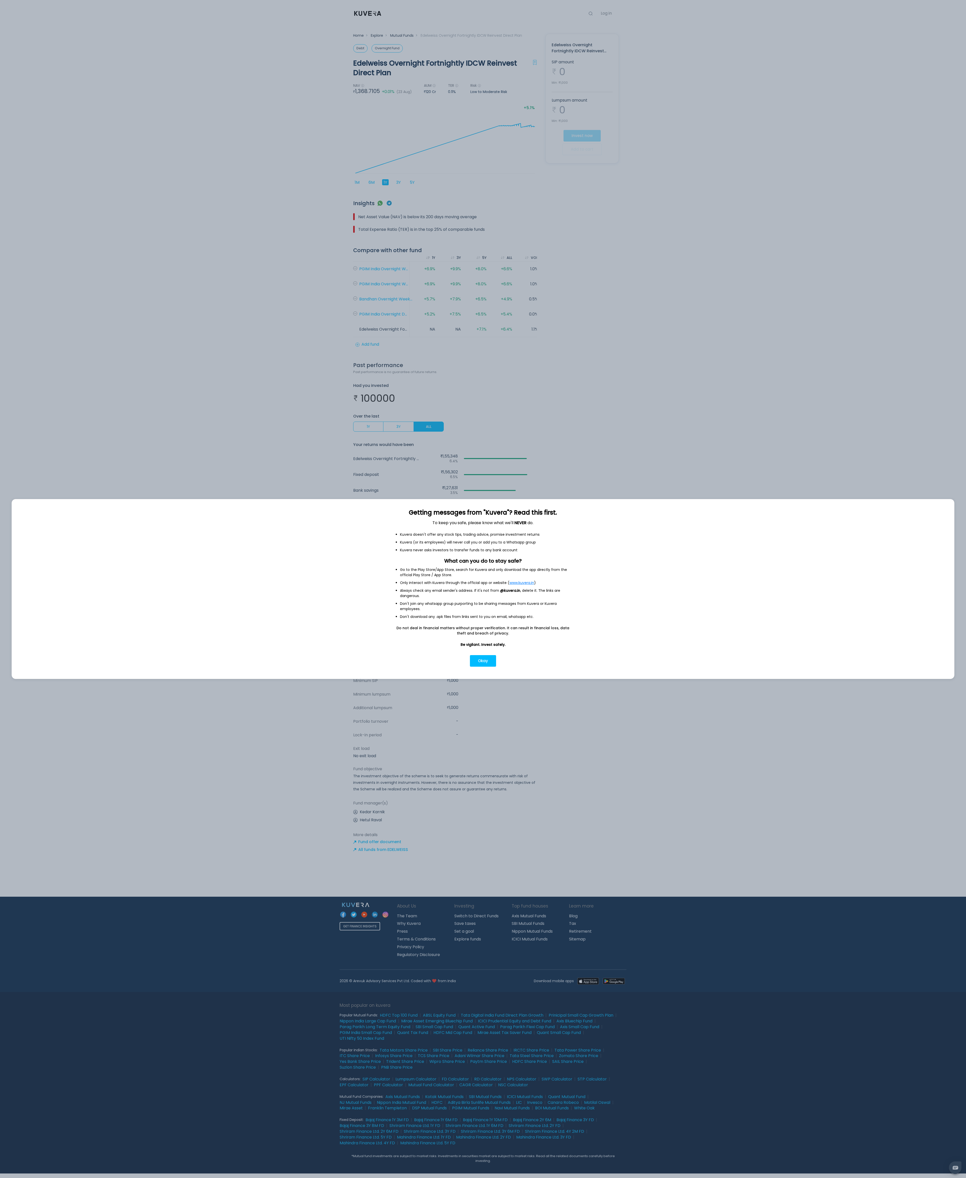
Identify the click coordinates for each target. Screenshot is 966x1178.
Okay (483, 660)
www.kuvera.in (521, 582)
